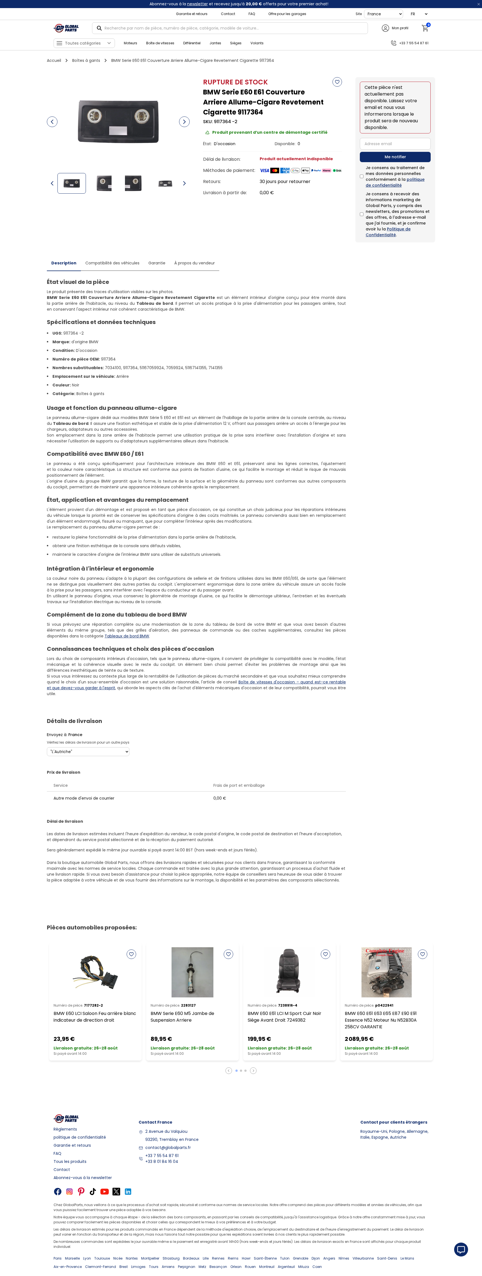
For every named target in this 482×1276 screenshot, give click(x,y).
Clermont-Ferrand (100, 1266)
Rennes (218, 1258)
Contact (228, 13)
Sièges (236, 43)
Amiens (168, 1266)
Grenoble (300, 1258)
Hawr (246, 1258)
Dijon (316, 1258)
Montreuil (266, 1266)
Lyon (87, 1258)
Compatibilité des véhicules (112, 263)
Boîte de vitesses (160, 43)
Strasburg (171, 1258)
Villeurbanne (363, 1258)
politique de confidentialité (395, 182)
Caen (317, 1266)
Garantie (156, 263)
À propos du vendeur (194, 263)
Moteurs (130, 43)
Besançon (218, 1266)
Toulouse (102, 1258)
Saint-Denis (387, 1258)
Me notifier (395, 157)
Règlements (65, 1129)
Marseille (72, 1258)
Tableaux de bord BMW (127, 636)
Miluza (303, 1266)
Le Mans (407, 1258)
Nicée (117, 1258)
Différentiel (192, 43)
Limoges (138, 1266)
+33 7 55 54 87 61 (162, 1155)
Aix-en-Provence (68, 1266)
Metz (202, 1266)
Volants (257, 43)
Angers (329, 1258)
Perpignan (186, 1266)
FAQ (252, 13)
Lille (206, 1258)
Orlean (236, 1266)
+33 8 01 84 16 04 (161, 1161)
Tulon (285, 1258)
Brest (123, 1266)
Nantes (132, 1258)
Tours (153, 1266)
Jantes (215, 43)
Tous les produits (70, 1161)
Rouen (250, 1266)
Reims (233, 1258)
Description (63, 263)
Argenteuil (286, 1266)
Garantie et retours (192, 13)
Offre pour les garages (287, 13)
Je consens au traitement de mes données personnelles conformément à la (395, 176)
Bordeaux (191, 1258)
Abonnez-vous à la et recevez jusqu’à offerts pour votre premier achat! (239, 4)
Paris (58, 1258)
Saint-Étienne (265, 1258)
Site (359, 13)
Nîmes (344, 1258)
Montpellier (150, 1258)
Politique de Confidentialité (388, 232)
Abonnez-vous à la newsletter (83, 1177)
